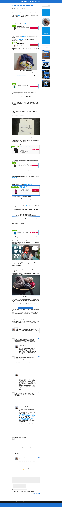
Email (12, 487)
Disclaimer (17, 501)
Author (12, 327)
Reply (39, 338)
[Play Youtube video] (26, 252)
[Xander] (13, 330)
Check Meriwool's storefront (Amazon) (25, 307)
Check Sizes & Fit (35, 149)
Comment (13, 476)
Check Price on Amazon (35, 190)
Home (22, 1)
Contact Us (21, 501)
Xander (13, 8)
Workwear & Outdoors (19, 8)
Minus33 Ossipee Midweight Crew (23, 187)
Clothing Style (30, 1)
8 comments (23, 8)
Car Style (25, 1)
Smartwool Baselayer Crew (25, 146)
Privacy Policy (13, 501)
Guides (36, 1)
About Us (39, 1)
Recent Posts (15, 327)
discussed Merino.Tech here (28, 262)
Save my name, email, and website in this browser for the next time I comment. (23, 491)
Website (13, 489)
